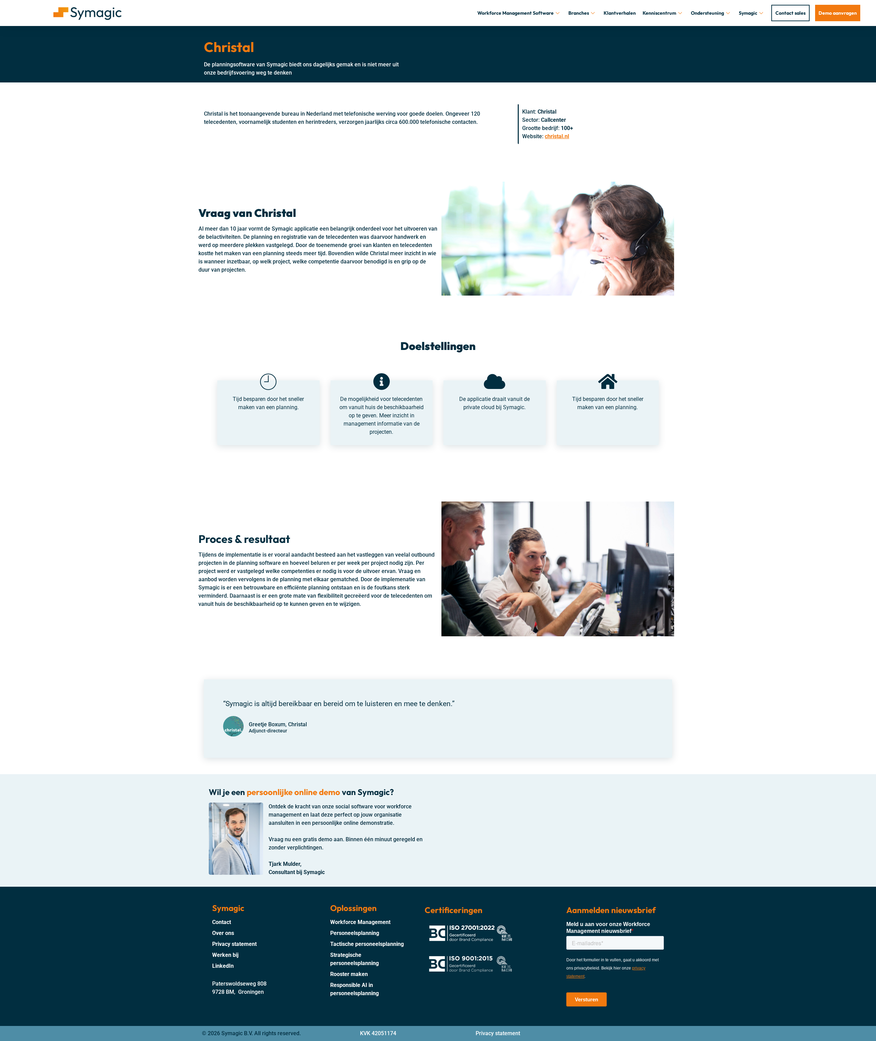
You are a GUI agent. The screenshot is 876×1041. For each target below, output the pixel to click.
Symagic (748, 13)
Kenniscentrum (659, 13)
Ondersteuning (707, 13)
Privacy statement (498, 1033)
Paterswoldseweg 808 (239, 983)
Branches (578, 13)
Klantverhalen (620, 13)
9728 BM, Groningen (238, 992)
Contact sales (790, 13)
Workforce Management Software (515, 13)
